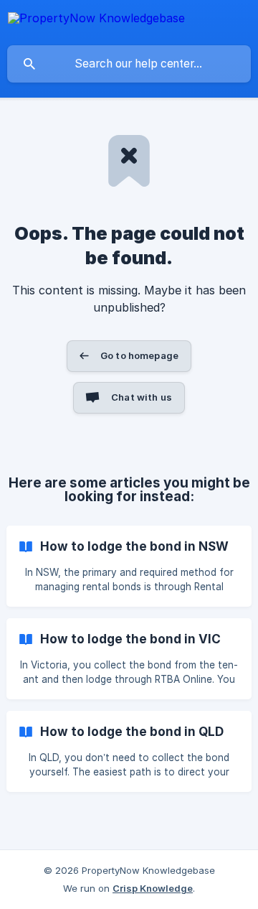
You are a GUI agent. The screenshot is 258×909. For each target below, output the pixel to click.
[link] (129, 566)
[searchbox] (129, 64)
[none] (96, 20)
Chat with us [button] (141, 397)
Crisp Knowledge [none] (153, 888)
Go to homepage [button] (139, 355)
